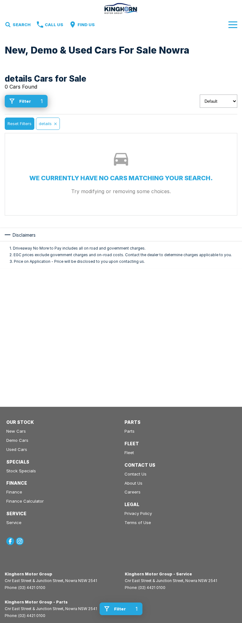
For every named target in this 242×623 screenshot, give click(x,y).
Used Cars (16, 449)
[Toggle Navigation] (232, 24)
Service (13, 522)
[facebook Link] (10, 541)
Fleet (129, 452)
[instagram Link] (20, 541)
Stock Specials (21, 470)
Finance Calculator (25, 501)
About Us (133, 483)
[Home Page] (121, 8)
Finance (14, 491)
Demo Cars (17, 440)
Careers (132, 491)
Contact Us (135, 473)
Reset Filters (20, 123)
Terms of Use (137, 522)
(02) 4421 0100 (31, 587)
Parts (129, 431)
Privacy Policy (138, 513)
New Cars (16, 431)
